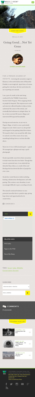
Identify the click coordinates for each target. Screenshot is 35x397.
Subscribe (27, 293)
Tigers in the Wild (9, 249)
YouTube (22, 384)
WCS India (7, 243)
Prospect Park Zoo (22, 376)
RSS (7, 388)
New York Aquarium (25, 374)
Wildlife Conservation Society (2, 2)
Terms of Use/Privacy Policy (15, 379)
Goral (10, 268)
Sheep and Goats (17, 31)
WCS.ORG (11, 374)
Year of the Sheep (9, 254)
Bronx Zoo (16, 374)
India (14, 268)
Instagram (17, 384)
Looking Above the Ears (20, 331)
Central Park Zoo (12, 376)
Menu (33, 2)
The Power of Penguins (18, 354)
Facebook (6, 384)
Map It (30, 214)
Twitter (11, 384)
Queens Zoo (11, 377)
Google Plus (28, 384)
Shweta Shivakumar (17, 66)
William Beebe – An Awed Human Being (20, 344)
